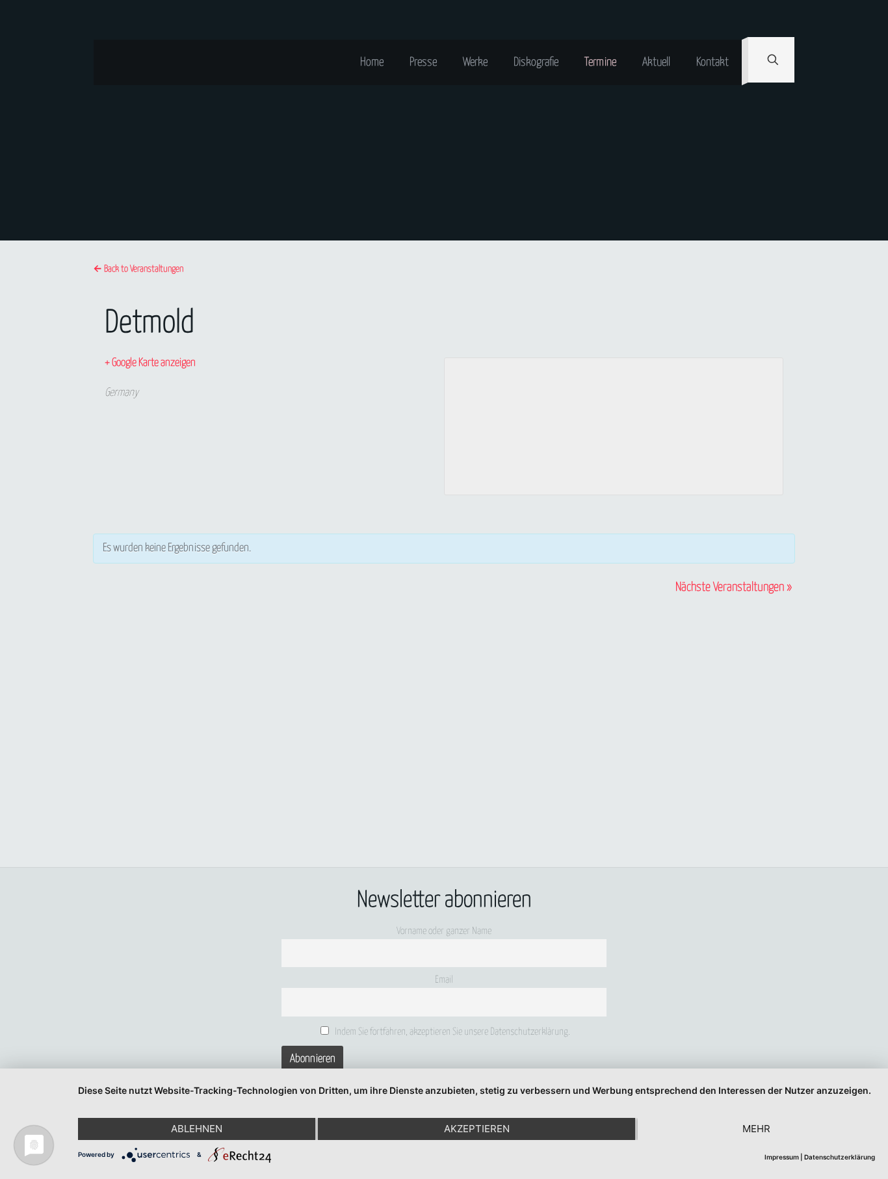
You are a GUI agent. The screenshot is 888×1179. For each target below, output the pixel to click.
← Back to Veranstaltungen (138, 269)
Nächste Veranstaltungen (733, 587)
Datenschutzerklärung (839, 1157)
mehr (756, 1128)
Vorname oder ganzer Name (444, 931)
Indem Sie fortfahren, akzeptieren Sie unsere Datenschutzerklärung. (451, 1032)
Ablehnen (196, 1128)
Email (444, 980)
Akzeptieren (477, 1128)
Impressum (781, 1157)
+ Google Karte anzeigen (150, 363)
